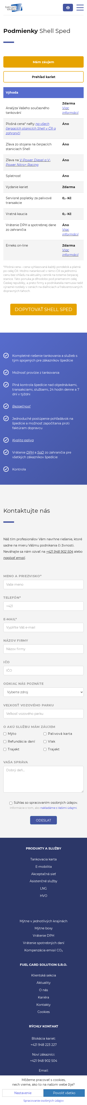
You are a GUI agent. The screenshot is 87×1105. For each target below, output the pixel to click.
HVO (43, 896)
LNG (43, 888)
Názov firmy (15, 641)
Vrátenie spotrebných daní (43, 943)
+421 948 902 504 (59, 552)
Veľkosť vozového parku (28, 705)
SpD (40, 452)
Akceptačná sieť (43, 874)
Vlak (51, 741)
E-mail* (10, 619)
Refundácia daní (21, 741)
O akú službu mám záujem (29, 727)
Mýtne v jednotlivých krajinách (43, 921)
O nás (43, 990)
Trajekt (14, 749)
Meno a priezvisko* (22, 576)
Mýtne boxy (44, 928)
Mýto (12, 734)
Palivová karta (60, 734)
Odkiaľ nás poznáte (23, 684)
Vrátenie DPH (43, 936)
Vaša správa (15, 762)
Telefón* (12, 598)
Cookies (43, 1012)
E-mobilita (43, 867)
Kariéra (43, 997)
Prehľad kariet (43, 77)
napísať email (14, 558)
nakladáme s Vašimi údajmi (58, 808)
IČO (6, 662)
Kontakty (43, 1005)
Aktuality (44, 983)
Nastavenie (22, 1093)
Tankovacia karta (43, 859)
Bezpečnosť (21, 406)
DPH (30, 452)
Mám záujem (43, 62)
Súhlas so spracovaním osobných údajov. (46, 803)
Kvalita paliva (23, 440)
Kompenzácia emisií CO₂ (43, 950)
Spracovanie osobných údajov (43, 1100)
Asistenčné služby (43, 881)
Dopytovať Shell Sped (43, 309)
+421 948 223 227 (44, 1045)
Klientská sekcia (43, 975)
